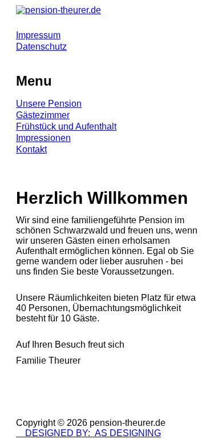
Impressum (38, 35)
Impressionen (43, 138)
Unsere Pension (49, 103)
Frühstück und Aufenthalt (66, 126)
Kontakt (31, 149)
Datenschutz (41, 46)
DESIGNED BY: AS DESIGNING (88, 433)
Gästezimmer (43, 115)
